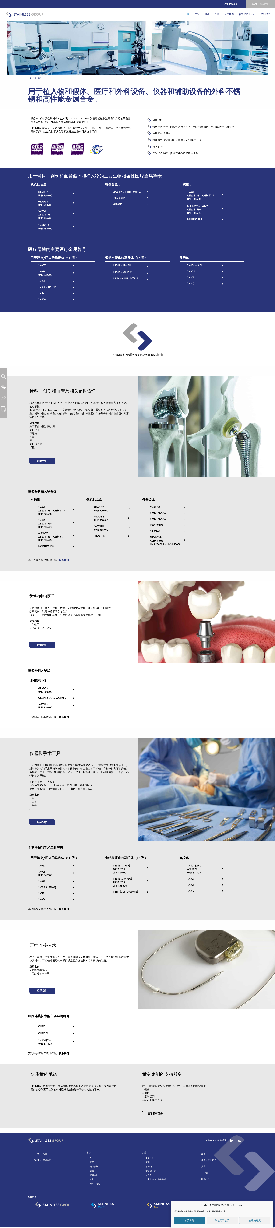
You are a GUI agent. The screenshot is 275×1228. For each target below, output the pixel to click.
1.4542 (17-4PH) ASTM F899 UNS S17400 (121, 869)
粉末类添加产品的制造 (155, 1179)
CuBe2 (42, 1026)
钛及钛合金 (150, 1170)
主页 (29, 78)
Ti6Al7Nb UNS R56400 (45, 226)
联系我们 (64, 560)
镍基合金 (149, 1158)
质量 (203, 1166)
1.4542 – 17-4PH (122, 265)
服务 (203, 1153)
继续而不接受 (222, 1220)
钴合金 (148, 1175)
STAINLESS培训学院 (260, 4)
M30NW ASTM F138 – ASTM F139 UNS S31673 (51, 536)
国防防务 (94, 1166)
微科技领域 (95, 1183)
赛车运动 (94, 1175)
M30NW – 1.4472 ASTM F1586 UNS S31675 (197, 209)
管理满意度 (255, 1220)
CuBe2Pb (43, 1033)
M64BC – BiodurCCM (127, 192)
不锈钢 (148, 1166)
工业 (92, 1179)
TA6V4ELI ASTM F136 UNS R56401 (45, 214)
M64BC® (155, 507)
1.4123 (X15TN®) (47, 887)
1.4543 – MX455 (122, 272)
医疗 (92, 1158)
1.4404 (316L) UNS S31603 (45, 1041)
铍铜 (147, 1162)
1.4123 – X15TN (47, 287)
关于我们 (205, 1173)
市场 (34, 78)
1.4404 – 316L (194, 265)
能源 (92, 1170)
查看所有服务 (155, 1113)
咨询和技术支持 (208, 1160)
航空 (92, 1162)
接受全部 (189, 1220)
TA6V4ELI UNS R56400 (101, 527)
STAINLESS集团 (230, 4)
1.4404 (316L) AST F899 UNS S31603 (194, 869)
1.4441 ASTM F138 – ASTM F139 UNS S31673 (200, 195)
